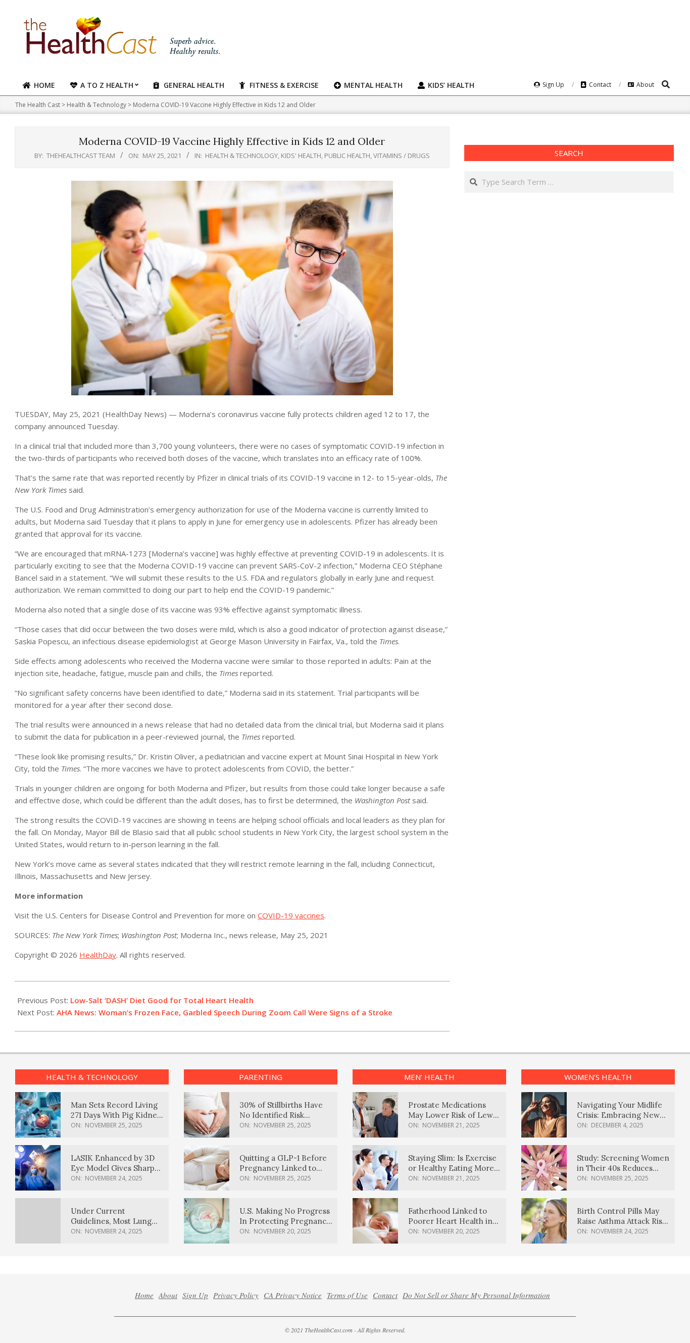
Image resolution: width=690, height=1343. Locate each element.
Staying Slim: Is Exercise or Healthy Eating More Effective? (452, 1168)
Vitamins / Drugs (401, 155)
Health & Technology (241, 155)
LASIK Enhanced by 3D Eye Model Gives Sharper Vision (117, 1168)
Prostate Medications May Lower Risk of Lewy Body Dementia (452, 1115)
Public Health (347, 155)
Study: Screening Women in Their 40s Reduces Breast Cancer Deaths (623, 1168)
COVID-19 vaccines (291, 915)
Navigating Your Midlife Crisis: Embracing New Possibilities (619, 1115)
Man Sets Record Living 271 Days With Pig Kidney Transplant (116, 1115)
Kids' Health (301, 155)
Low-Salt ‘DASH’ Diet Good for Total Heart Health (162, 1000)
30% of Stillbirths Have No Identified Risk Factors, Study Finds (281, 1115)
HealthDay (97, 955)
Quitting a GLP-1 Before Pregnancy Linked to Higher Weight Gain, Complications (283, 1173)
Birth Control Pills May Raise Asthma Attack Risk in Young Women (621, 1221)
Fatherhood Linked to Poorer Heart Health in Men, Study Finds (450, 1221)
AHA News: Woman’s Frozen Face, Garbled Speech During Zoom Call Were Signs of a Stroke (224, 1012)
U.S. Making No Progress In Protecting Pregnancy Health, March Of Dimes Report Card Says (284, 1226)
